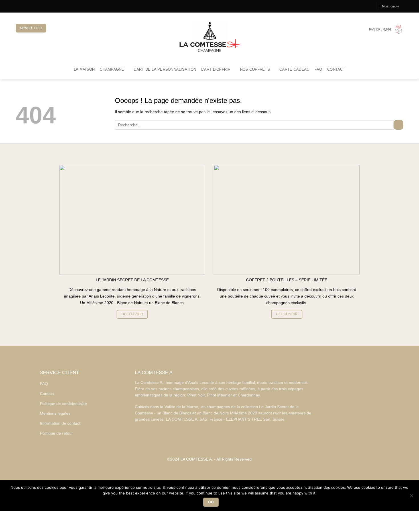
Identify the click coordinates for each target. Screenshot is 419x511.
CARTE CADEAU (294, 70)
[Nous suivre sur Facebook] (18, 6)
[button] (386, 29)
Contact (336, 70)
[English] (63, 28)
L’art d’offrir (216, 70)
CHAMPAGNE (112, 70)
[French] (54, 28)
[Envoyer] (398, 125)
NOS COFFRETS (255, 70)
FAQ (318, 70)
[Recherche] (370, 6)
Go (211, 502)
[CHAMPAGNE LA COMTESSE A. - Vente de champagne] (209, 36)
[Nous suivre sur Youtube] (37, 6)
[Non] (411, 497)
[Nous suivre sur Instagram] (22, 6)
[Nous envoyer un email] (32, 6)
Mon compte (390, 6)
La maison (84, 70)
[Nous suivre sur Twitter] (27, 6)
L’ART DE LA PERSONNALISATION (165, 70)
